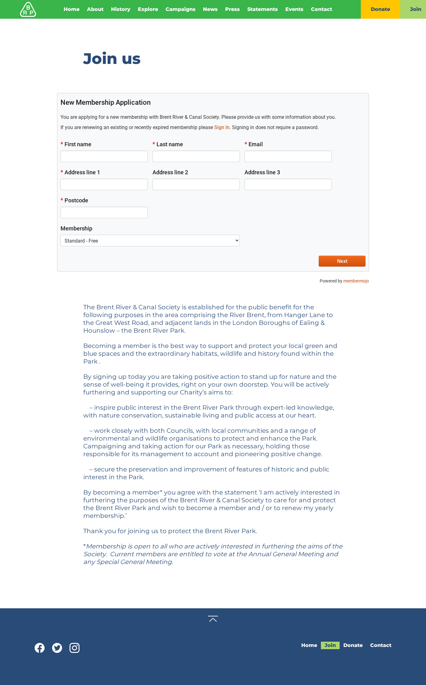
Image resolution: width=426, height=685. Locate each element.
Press (232, 9)
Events (294, 9)
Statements (262, 9)
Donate (380, 9)
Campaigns (181, 9)
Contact (321, 9)
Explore (148, 9)
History (120, 9)
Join (330, 645)
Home (72, 9)
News (210, 9)
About (95, 9)
